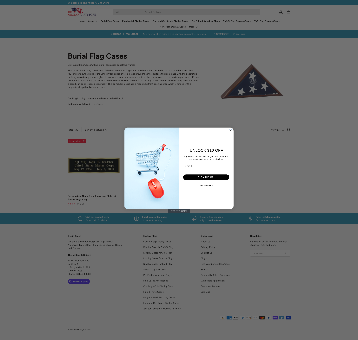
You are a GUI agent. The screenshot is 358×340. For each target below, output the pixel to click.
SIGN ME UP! (206, 177)
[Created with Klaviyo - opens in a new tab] (179, 211)
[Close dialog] (230, 130)
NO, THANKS (206, 186)
